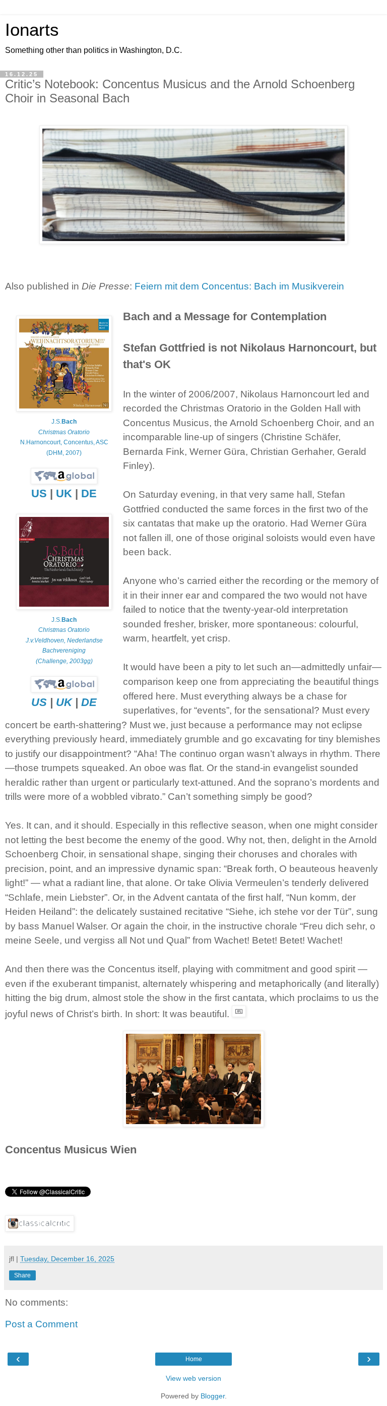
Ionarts (32, 29)
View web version (193, 1378)
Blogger (213, 1396)
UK (64, 493)
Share (22, 1275)
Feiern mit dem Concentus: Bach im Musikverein (239, 286)
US (39, 493)
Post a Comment (41, 1324)
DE (89, 493)
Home (193, 1359)
